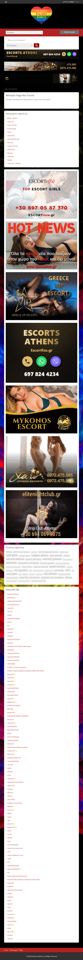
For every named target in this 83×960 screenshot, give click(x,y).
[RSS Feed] (6, 2)
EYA (8, 862)
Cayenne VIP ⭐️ (12, 751)
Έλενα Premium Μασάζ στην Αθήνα (17, 747)
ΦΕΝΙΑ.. (9, 615)
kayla (30, 570)
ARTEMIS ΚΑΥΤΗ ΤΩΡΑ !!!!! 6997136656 (19, 646)
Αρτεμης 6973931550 (13, 639)
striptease (25, 574)
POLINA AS (10, 918)
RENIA (9, 733)
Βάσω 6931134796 (12, 730)
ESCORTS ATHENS (28, 563)
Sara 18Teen (11, 799)
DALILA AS (10, 719)
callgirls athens (39, 555)
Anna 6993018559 (12, 845)
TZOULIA (10, 939)
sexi (73, 570)
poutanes (59, 570)
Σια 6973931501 (12, 726)
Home (6, 89)
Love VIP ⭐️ (11, 810)
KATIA (9, 775)
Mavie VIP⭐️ (11, 754)
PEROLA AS (10, 785)
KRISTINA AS (11, 598)
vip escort (50, 574)
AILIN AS (10, 904)
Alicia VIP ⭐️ (11, 824)
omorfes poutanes (38, 570)
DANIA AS (10, 897)
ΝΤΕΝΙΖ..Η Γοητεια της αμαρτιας (16, 667)
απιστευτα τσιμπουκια (24, 581)
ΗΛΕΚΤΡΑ (10, 886)
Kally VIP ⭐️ (11, 698)
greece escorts (41, 567)
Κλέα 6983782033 (12, 695)
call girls (11, 555)
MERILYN (10, 806)
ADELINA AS (11, 692)
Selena (9, 622)
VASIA (9, 928)
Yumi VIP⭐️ (10, 608)
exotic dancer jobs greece (62, 563)
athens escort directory (21, 552)
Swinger (9, 160)
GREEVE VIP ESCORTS (14, 601)
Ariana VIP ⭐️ (11, 685)
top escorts (39, 574)
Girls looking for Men (13, 139)
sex (67, 570)
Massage (10, 153)
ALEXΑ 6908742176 (13, 605)
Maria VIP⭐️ (11, 681)
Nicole (9, 900)
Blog (20, 950)
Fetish (9, 132)
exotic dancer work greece (13, 567)
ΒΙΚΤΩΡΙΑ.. (10, 709)
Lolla (8, 852)
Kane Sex (10, 142)
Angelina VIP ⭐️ (12, 827)
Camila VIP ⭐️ (11, 779)
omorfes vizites (49, 570)
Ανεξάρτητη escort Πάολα (14, 803)
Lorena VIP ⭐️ (11, 723)
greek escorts (57, 566)
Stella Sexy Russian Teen (14, 890)
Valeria (9, 817)
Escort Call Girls (12, 125)
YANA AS (10, 632)
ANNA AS (10, 643)
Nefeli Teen (10, 883)
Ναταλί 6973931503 (13, 737)
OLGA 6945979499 (13, 688)
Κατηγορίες (14, 950)
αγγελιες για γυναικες (52, 577)
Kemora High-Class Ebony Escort (17, 876)
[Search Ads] (36, 45)
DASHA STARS (11, 921)
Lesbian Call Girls (12, 146)
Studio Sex (10, 156)
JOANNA (10, 772)
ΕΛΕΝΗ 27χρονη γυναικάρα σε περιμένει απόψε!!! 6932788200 (25, 671)
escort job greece (67, 559)
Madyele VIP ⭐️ (12, 702)
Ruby (8, 841)
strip (20, 574)
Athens (9, 552)
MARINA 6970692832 (13, 618)
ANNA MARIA (11, 664)
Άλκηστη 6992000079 (13, 869)
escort (67, 555)
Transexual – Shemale (14, 163)
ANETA (9, 768)
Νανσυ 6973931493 (13, 660)
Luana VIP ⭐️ (11, 914)
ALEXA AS (10, 629)
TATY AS (9, 611)
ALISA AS (10, 935)
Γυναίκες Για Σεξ (64, 574)
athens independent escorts (48, 552)
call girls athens (24, 556)
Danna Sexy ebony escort (14, 848)
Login (76, 2)
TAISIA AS (10, 636)
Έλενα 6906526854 (13, 761)
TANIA (9, 859)
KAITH (9, 831)
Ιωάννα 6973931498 (13, 657)
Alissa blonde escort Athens (15, 782)
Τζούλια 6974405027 (13, 653)
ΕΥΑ (8, 872)
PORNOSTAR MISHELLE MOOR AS (18, 716)
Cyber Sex (10, 122)
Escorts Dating (11, 129)
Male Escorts (11, 149)
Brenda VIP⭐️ (11, 712)
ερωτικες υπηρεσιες (38, 581)
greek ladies (9, 570)
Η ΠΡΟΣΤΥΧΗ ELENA (13, 705)
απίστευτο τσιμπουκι (11, 581)
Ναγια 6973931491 (13, 594)
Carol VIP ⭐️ (11, 678)
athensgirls (34, 552)
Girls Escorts (11, 135)
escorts (11, 562)
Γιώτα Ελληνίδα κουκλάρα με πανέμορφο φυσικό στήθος (23, 879)
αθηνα (68, 577)
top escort (32, 574)
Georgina (10, 789)
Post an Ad (69, 32)
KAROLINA (10, 650)
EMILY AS (10, 792)
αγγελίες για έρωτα (30, 577)
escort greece (52, 559)
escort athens (15, 559)
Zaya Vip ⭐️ (10, 925)
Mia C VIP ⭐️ (11, 932)
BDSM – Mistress (12, 118)
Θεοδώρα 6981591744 (14, 758)
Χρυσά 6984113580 (13, 865)
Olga (8, 820)
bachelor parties (64, 552)
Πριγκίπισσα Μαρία (12, 740)
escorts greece (47, 563)
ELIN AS (9, 911)
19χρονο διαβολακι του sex (15, 855)
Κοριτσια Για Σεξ (12, 578)
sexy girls (11, 574)
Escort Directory (33, 559)
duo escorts (56, 555)
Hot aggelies (20, 570)
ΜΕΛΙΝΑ (9, 838)
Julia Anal (10, 765)
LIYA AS (9, 834)
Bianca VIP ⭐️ (11, 674)
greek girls (69, 567)
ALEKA (9, 893)
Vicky (8, 907)
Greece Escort (27, 567)
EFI (8, 625)
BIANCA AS (10, 744)
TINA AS (9, 796)
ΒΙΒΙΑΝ (9, 813)
